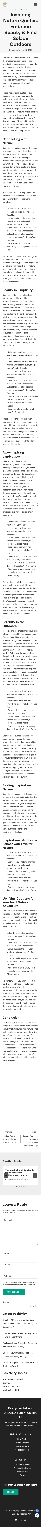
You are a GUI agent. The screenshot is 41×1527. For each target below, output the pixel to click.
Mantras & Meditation (12, 1390)
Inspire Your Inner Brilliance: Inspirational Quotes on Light (30, 1139)
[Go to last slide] (6, 1175)
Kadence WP (25, 1514)
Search (6, 1302)
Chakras (6, 1383)
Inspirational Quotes (20, 10)
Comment (9, 1220)
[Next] (35, 1175)
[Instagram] (25, 1520)
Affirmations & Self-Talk (13, 1379)
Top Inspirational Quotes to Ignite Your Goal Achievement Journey (19, 1173)
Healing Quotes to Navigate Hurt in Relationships (10, 1137)
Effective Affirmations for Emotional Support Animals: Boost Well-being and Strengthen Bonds (20, 1324)
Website (7, 1276)
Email (7, 1265)
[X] (21, 1520)
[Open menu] (35, 4)
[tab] (16, 1186)
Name (7, 1253)
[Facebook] (16, 1520)
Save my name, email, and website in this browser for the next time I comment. (21, 1284)
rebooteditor (16, 50)
